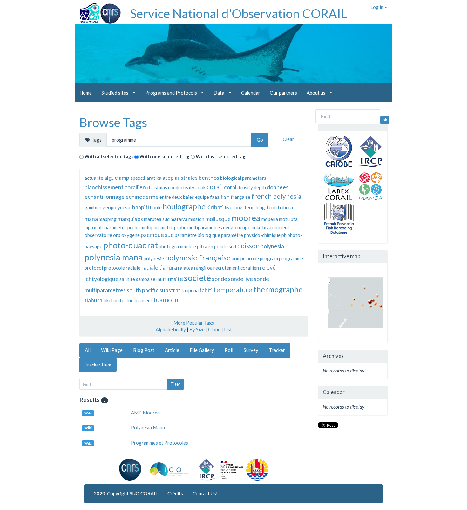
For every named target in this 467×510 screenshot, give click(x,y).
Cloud (214, 329)
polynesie (154, 258)
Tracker (277, 350)
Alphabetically (171, 329)
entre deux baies (176, 197)
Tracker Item (98, 364)
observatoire (98, 235)
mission (196, 219)
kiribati (215, 207)
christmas (157, 187)
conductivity (181, 187)
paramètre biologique (197, 235)
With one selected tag (164, 156)
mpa (89, 227)
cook (200, 187)
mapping (108, 219)
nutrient (280, 227)
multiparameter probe (117, 227)
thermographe (278, 289)
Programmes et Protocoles (159, 443)
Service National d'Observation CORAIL (238, 13)
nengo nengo (237, 227)
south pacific (143, 289)
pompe (239, 258)
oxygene (130, 235)
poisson (248, 246)
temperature (232, 289)
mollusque (218, 218)
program (269, 258)
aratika (153, 178)
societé (197, 277)
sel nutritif (162, 279)
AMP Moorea (145, 412)
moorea (246, 217)
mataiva (179, 219)
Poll (229, 350)
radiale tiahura (159, 267)
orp (116, 235)
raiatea (185, 268)
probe (253, 258)
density (245, 187)
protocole (114, 268)
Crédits (175, 493)
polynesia (272, 246)
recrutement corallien (236, 268)
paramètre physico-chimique (251, 235)
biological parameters (243, 178)
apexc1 (138, 178)
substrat (169, 289)
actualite (94, 178)
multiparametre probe (163, 227)
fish (225, 196)
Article (172, 350)
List (228, 329)
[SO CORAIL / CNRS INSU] (98, 11)
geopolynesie (117, 207)
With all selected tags (109, 156)
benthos (209, 177)
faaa (215, 197)
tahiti (206, 289)
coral (230, 187)
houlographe (184, 206)
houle (156, 207)
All (88, 350)
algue (111, 177)
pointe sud (225, 246)
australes (186, 177)
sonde (219, 278)
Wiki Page (112, 350)
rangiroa (203, 268)
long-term (243, 207)
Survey (251, 350)
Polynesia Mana (148, 427)
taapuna (190, 290)
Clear (288, 139)
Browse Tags (113, 122)
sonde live (240, 278)
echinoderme (142, 196)
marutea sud (157, 219)
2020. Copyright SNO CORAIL (126, 493)
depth (260, 187)
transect (143, 300)
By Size (197, 329)
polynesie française (198, 257)
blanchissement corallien (115, 187)
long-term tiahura (274, 207)
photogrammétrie (177, 246)
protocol (94, 268)
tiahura (93, 300)
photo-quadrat (130, 245)
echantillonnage (105, 196)
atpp (168, 177)
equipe (202, 197)
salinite (127, 279)
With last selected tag (221, 156)
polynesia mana (114, 257)
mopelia (269, 219)
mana (91, 218)
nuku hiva (261, 227)
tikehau (111, 300)
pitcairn (205, 246)
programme (291, 258)
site (178, 278)
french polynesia (276, 196)
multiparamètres (204, 227)
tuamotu (165, 300)
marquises (130, 218)
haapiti (140, 207)
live (228, 207)
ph (284, 235)
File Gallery (202, 350)
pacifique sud (157, 234)
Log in (377, 7)
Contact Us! (205, 493)
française (240, 197)
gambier (93, 207)
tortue (126, 300)
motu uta (288, 219)
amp (124, 177)
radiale (133, 268)
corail (214, 187)
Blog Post (143, 350)
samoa (143, 279)
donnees (277, 187)
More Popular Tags (193, 322)
